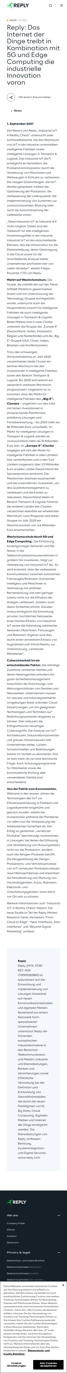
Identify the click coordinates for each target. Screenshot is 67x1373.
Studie (11, 284)
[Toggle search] (50, 5)
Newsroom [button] (13, 1243)
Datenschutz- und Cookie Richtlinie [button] (25, 1261)
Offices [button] (11, 1230)
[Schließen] (63, 1285)
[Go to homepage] (18, 5)
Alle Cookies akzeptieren (48, 1364)
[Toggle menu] (61, 5)
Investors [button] (11, 1236)
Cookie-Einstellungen (16, 1364)
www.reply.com (29, 1157)
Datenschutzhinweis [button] (24, 1267)
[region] (33, 1327)
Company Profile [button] (16, 1223)
